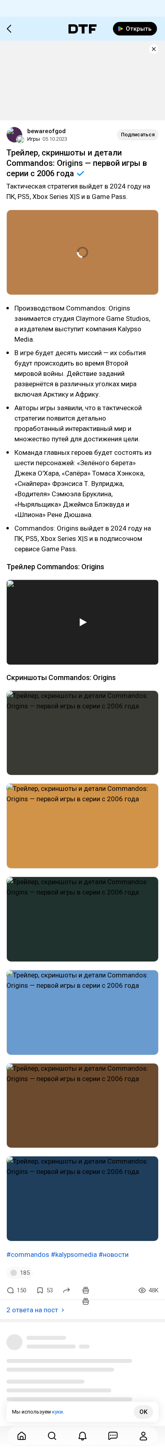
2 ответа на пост (32, 1310)
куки (57, 1412)
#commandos (27, 1254)
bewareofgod (46, 131)
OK (143, 1412)
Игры (33, 139)
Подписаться (138, 135)
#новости (114, 1254)
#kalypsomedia (74, 1254)
